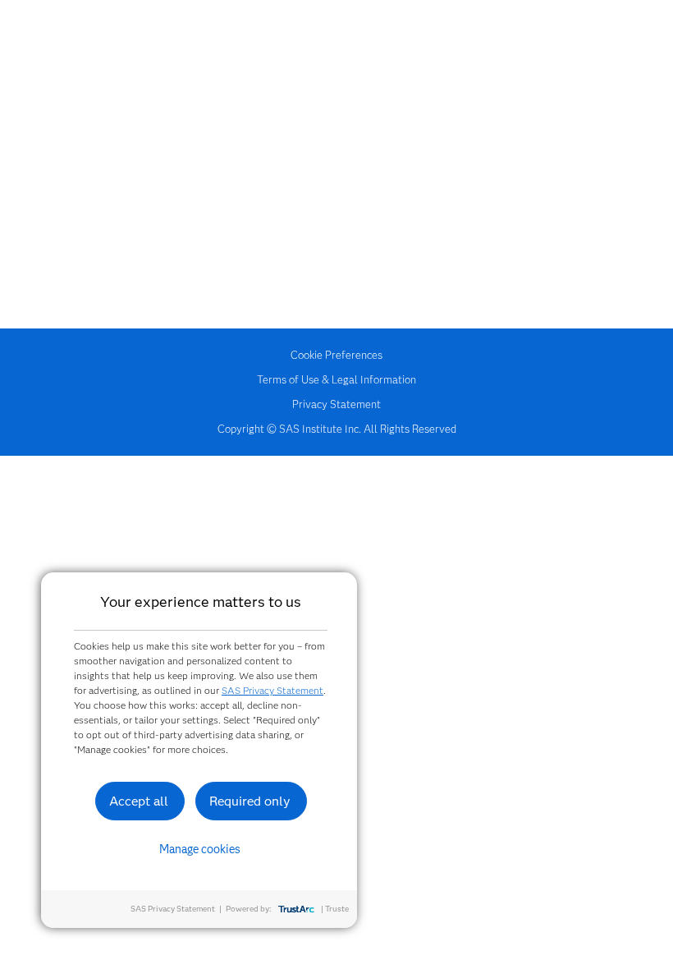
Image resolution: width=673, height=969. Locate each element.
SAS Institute (336, 51)
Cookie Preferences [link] (336, 354)
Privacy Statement (336, 404)
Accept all (138, 801)
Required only (250, 801)
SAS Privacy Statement (272, 690)
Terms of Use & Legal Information (336, 379)
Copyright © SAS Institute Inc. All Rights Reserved (336, 428)
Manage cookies (199, 849)
